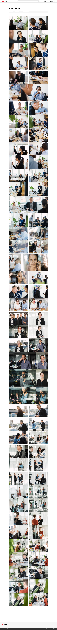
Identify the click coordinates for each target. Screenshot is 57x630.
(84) (9, 14)
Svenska (48, 628)
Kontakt (17, 624)
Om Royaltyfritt (32, 624)
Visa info (18, 14)
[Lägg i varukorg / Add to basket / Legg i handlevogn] (10, 28)
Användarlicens (32, 625)
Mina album (44, 624)
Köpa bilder (44, 625)
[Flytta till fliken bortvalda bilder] (27, 28)
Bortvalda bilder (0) (13, 14)
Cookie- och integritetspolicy (20, 625)
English (51, 628)
